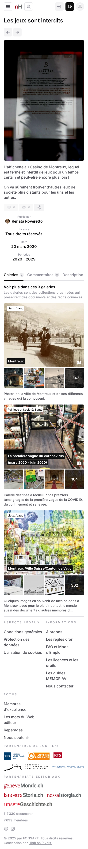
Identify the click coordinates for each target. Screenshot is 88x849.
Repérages (13, 730)
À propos (54, 631)
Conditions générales (23, 631)
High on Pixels (40, 843)
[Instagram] (12, 828)
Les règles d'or (59, 639)
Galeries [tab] (13, 274)
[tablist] (44, 275)
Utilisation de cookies (23, 652)
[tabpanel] (44, 449)
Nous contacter (59, 686)
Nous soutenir (16, 737)
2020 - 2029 (23, 259)
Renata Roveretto (27, 221)
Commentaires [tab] (42, 274)
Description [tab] (72, 274)
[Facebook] (6, 828)
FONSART (31, 838)
